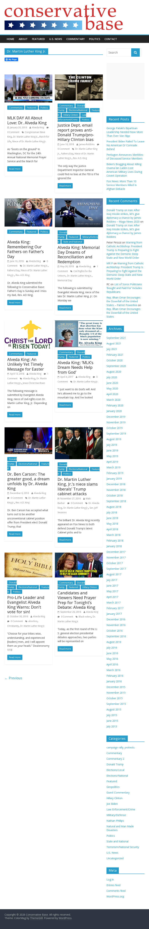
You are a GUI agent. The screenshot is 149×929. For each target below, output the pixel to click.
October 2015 (114, 698)
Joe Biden (112, 803)
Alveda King (38, 127)
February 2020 (114, 405)
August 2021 (113, 343)
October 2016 (114, 630)
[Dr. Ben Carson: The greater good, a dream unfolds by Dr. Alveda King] (28, 429)
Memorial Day (65, 280)
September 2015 (116, 704)
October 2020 (114, 360)
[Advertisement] (125, 81)
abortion (32, 621)
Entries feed (113, 885)
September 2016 (116, 636)
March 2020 (113, 399)
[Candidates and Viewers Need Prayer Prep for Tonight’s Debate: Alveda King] (79, 555)
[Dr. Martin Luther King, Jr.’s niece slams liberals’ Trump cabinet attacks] (79, 429)
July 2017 (111, 580)
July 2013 (111, 726)
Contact (110, 39)
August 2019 (113, 439)
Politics (94, 39)
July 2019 (111, 445)
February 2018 (114, 540)
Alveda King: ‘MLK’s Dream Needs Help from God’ (75, 367)
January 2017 (114, 613)
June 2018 (112, 518)
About (23, 39)
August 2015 (113, 709)
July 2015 (111, 715)
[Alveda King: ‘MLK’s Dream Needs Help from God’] (79, 323)
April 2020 (112, 394)
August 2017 (113, 574)
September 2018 (116, 501)
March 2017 (113, 602)
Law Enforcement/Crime (120, 809)
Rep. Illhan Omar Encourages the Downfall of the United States (123, 312)
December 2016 (115, 619)
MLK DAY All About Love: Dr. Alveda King (27, 120)
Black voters (85, 616)
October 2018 (114, 495)
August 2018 (113, 506)
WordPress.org (115, 896)
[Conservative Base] (64, 6)
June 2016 (112, 653)
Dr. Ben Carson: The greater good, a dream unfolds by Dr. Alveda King (28, 481)
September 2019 (116, 433)
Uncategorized (115, 858)
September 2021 (116, 338)
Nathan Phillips (115, 820)
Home (10, 39)
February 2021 (114, 354)
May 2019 (112, 456)
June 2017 (112, 585)
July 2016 (111, 647)
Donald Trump (62, 235)
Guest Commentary (118, 792)
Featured (38, 39)
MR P (109, 263)
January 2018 (114, 546)
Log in (110, 879)
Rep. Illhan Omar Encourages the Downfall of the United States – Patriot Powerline (123, 301)
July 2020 (111, 377)
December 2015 (115, 687)
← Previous (13, 678)
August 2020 (113, 371)
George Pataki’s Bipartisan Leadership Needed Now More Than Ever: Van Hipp (124, 132)
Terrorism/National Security (122, 847)
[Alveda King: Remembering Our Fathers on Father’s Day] (28, 201)
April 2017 (112, 597)
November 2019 (116, 422)
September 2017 (116, 568)
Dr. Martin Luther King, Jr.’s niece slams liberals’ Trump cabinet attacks (78, 486)
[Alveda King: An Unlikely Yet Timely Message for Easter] (28, 323)
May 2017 (112, 591)
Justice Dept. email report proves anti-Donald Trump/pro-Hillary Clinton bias (76, 132)
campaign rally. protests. (120, 747)
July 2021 (111, 349)
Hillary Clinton (70, 114)
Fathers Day (67, 153)
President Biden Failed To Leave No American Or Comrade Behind (125, 145)
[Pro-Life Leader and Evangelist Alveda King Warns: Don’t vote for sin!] (28, 555)
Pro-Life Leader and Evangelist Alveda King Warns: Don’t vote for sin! (25, 604)
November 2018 (116, 490)
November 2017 (116, 557)
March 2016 (113, 670)
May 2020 (112, 388)
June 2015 (112, 720)
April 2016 (112, 664)
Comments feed (116, 890)
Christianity (13, 625)
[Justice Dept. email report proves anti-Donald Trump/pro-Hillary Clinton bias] (79, 77)
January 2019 (114, 478)
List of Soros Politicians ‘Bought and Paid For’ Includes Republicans (124, 288)
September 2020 (116, 366)
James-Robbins (86, 144)
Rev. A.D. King (80, 158)
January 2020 (114, 411)
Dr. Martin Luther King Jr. (25, 136)
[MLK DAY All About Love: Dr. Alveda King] (28, 77)
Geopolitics (113, 787)
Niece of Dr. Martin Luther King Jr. (29, 141)
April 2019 (112, 461)
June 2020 (112, 383)
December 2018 (115, 484)
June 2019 (112, 450)
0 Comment (16, 497)
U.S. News (55, 39)
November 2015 (116, 692)
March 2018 (113, 535)
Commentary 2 (115, 758)
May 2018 (112, 523)
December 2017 (115, 552)
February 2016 (114, 675)
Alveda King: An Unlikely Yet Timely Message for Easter (25, 364)
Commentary (75, 39)
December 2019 (115, 416)
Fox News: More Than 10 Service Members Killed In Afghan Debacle (121, 185)
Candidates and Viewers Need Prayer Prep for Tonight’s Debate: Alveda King (77, 600)
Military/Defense (116, 815)
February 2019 (114, 473)
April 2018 (112, 529)
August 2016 (113, 642)
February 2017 (114, 608)
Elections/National (78, 110)
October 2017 (114, 563)
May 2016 (112, 659)
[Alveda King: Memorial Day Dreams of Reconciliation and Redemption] (79, 201)
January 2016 (114, 681)
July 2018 (111, 512)
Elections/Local (115, 770)
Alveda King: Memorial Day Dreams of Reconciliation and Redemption (79, 254)
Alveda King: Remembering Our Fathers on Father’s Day (25, 249)
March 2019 (113, 467)
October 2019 (114, 428)
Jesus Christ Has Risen (34, 383)
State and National (72, 241)
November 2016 (116, 625)
